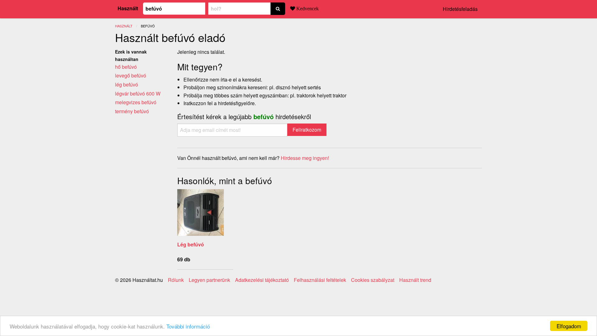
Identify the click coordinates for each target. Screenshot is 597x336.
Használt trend (415, 280)
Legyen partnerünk (209, 280)
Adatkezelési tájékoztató (262, 280)
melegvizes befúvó (135, 102)
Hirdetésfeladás (460, 8)
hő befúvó (126, 66)
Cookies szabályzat (372, 280)
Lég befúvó (190, 244)
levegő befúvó (130, 75)
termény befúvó (132, 111)
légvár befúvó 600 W (137, 93)
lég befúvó (126, 84)
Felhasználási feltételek (320, 280)
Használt (128, 8)
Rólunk (176, 280)
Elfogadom (569, 326)
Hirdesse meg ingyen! (305, 157)
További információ (188, 326)
